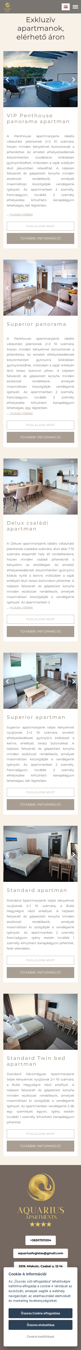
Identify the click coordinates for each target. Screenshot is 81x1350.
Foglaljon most (40, 226)
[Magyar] (66, 6)
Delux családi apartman (28, 526)
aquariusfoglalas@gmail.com (40, 1253)
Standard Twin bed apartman (36, 1061)
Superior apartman (36, 717)
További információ (40, 238)
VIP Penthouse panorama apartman (38, 118)
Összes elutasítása (40, 1325)
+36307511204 (40, 1240)
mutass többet (21, 214)
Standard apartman (37, 890)
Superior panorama (37, 324)
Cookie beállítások (40, 1336)
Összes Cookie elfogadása (40, 1313)
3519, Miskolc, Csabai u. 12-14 (41, 1266)
